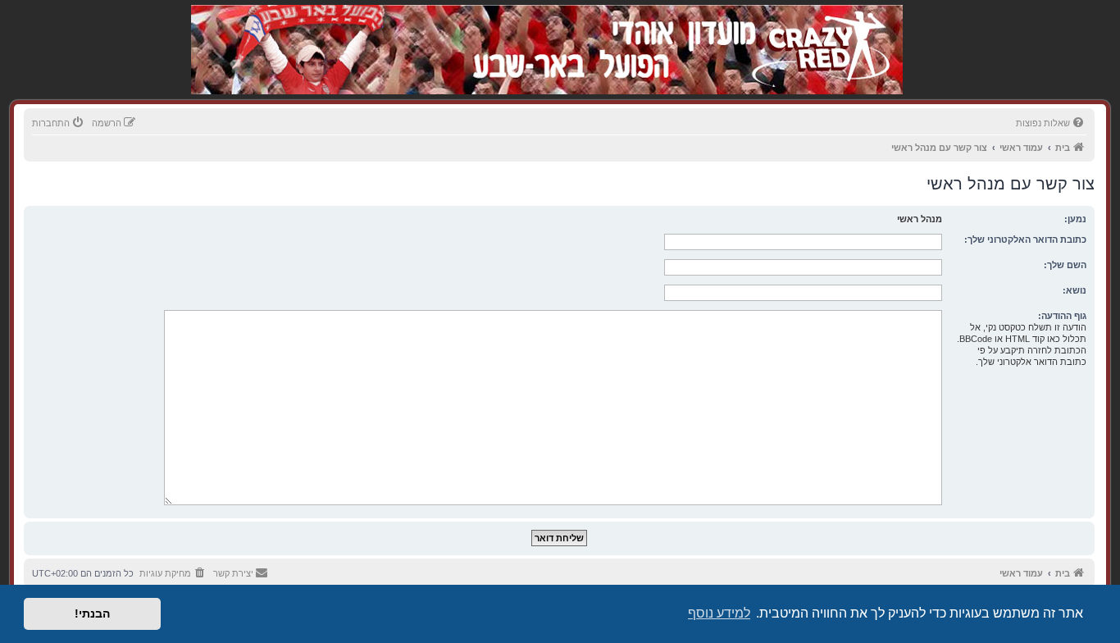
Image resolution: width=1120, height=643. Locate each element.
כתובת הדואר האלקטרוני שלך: (1025, 239)
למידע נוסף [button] (719, 613)
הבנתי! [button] (92, 613)
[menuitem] (1051, 123)
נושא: (1074, 290)
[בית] (816, 32)
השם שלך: (1065, 265)
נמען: (1075, 219)
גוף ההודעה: (1062, 316)
